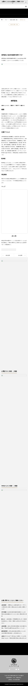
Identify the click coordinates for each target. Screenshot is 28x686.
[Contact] (18, 669)
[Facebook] (14, 669)
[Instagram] (9, 669)
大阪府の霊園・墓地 (14, 24)
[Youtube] (16, 669)
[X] (11, 669)
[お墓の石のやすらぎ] (14, 6)
